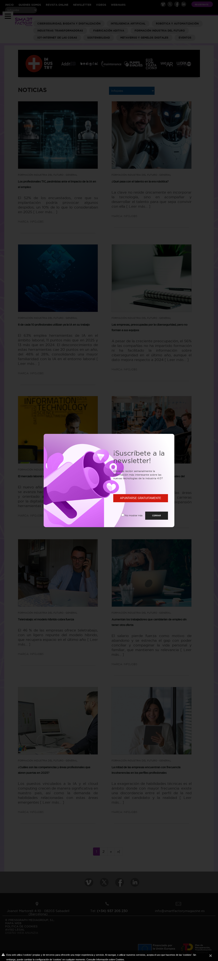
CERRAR (156, 516)
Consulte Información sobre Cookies (105, 959)
